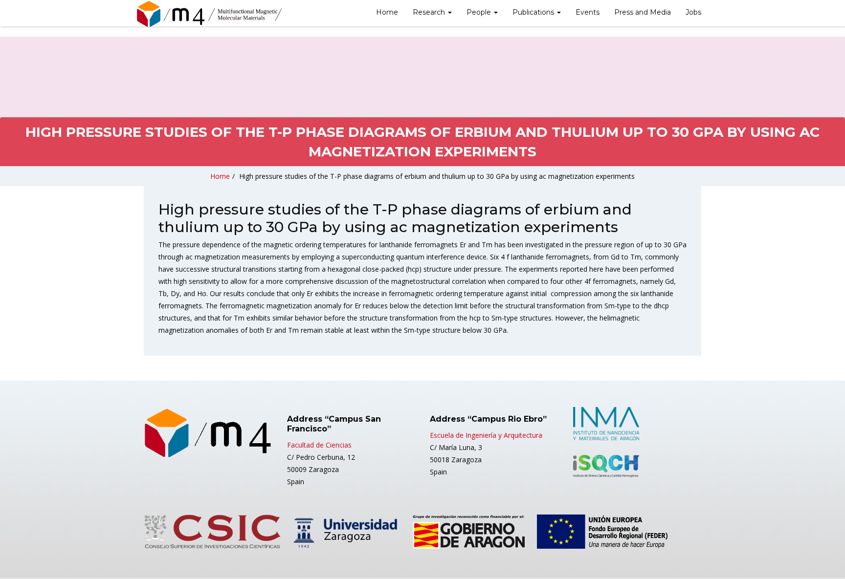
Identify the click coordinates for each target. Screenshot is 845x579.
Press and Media (642, 12)
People (480, 12)
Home (387, 12)
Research (430, 12)
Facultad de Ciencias (319, 445)
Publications (534, 12)
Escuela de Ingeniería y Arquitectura (486, 435)
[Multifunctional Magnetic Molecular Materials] (209, 14)
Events (588, 12)
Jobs (693, 12)
